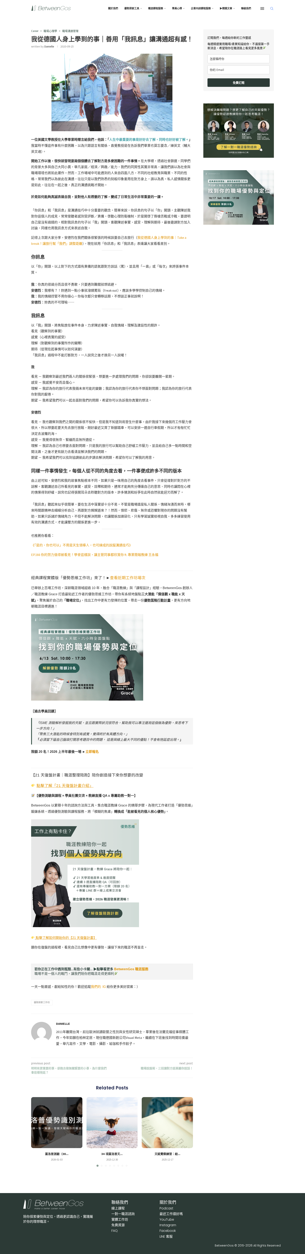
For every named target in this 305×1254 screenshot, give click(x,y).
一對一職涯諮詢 (123, 1214)
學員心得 (177, 8)
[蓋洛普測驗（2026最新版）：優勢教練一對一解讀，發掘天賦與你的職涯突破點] (56, 1122)
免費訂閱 (238, 83)
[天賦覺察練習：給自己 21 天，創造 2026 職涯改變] (167, 1122)
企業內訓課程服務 (201, 8)
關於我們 (113, 8)
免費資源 (118, 1225)
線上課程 (118, 1208)
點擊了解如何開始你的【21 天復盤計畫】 (66, 938)
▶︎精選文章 (226, 8)
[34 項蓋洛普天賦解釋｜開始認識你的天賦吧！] (112, 1122)
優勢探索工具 (131, 8)
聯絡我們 (246, 8)
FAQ (114, 1230)
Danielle (49, 46)
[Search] (272, 8)
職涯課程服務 (155, 8)
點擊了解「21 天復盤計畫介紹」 (65, 785)
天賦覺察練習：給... (167, 1154)
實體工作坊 (119, 1219)
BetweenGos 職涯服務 (131, 969)
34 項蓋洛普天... (112, 1154)
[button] (36, 1131)
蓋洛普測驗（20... (56, 1154)
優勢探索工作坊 (42, 1002)
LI (166, 1236)
